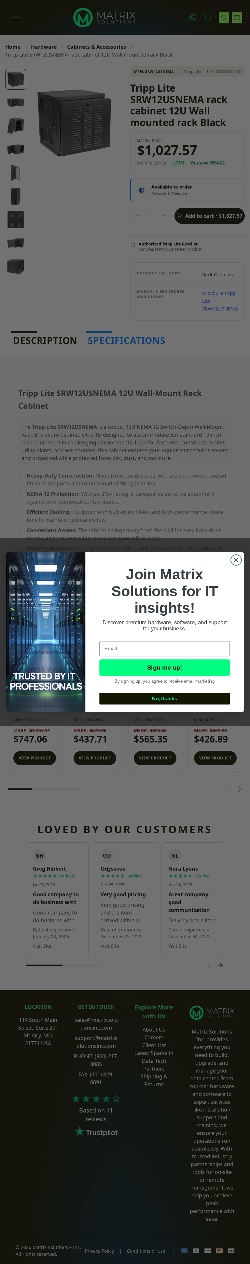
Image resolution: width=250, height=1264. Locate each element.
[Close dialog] (236, 560)
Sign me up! (164, 667)
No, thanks (164, 698)
